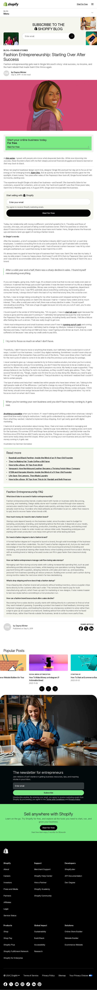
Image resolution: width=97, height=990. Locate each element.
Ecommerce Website (74, 945)
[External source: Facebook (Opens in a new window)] (5, 984)
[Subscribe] (72, 36)
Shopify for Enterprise (13, 958)
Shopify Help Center (43, 876)
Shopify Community (43, 896)
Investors (8, 882)
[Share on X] (86, 628)
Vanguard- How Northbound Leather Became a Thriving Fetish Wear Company (44, 468)
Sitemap (62, 975)
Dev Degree (70, 882)
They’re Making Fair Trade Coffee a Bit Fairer (29, 461)
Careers (7, 876)
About (6, 869)
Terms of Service (30, 975)
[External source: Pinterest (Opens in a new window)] (39, 984)
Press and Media (11, 889)
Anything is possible (13, 413)
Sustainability (40, 931)
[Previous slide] (41, 688)
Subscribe (48, 793)
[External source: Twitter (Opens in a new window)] (11, 984)
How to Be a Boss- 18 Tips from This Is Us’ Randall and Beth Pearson (40, 479)
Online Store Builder (73, 931)
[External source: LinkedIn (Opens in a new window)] (34, 984)
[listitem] (48, 667)
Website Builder (71, 938)
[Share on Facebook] (81, 628)
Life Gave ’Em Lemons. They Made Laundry (28, 475)
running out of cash (72, 324)
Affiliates (7, 902)
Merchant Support (42, 869)
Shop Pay (8, 938)
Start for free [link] (48, 213)
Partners (7, 896)
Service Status (10, 915)
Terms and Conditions (55, 799)
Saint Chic (35, 172)
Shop (6, 931)
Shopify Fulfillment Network (16, 951)
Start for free (82, 4)
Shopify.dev (70, 869)
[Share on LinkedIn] (91, 628)
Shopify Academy (42, 889)
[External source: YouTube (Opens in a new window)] (17, 984)
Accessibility (39, 945)
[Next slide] (55, 688)
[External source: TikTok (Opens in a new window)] (28, 984)
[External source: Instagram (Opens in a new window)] (22, 984)
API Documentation (73, 876)
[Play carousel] (48, 688)
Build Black (39, 938)
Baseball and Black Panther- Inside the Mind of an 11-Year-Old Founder (41, 458)
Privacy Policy (74, 799)
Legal (6, 909)
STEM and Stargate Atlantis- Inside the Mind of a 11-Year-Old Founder (40, 472)
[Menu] (92, 4)
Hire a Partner (40, 882)
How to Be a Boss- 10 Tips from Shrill (25, 465)
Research (38, 951)
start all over (71, 312)
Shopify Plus (9, 945)
